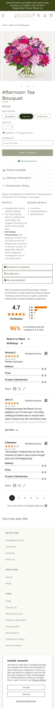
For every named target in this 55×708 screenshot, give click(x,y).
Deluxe (26, 116)
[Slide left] (21, 86)
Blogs (8, 583)
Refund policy (12, 633)
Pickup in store (25, 133)
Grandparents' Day (15, 540)
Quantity (6, 122)
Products (10, 553)
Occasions (11, 546)
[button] (39, 15)
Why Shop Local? (14, 613)
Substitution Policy (15, 639)
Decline (26, 694)
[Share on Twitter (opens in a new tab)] (19, 389)
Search (9, 577)
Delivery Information (16, 620)
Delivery (10, 133)
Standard (10, 116)
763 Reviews (19, 319)
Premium (42, 116)
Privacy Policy (39, 680)
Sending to (12, 138)
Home (4, 25)
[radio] (39, 307)
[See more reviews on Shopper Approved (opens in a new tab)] (24, 389)
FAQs (8, 601)
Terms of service (14, 645)
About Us (10, 559)
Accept (26, 687)
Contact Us (11, 607)
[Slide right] (34, 86)
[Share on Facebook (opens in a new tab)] (14, 389)
